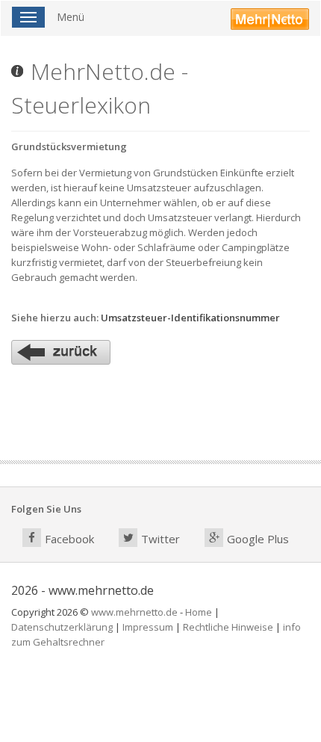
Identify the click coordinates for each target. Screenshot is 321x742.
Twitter (160, 538)
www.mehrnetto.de (134, 612)
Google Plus (258, 538)
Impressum (147, 627)
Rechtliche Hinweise (228, 627)
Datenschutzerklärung (62, 627)
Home (198, 612)
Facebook (69, 538)
